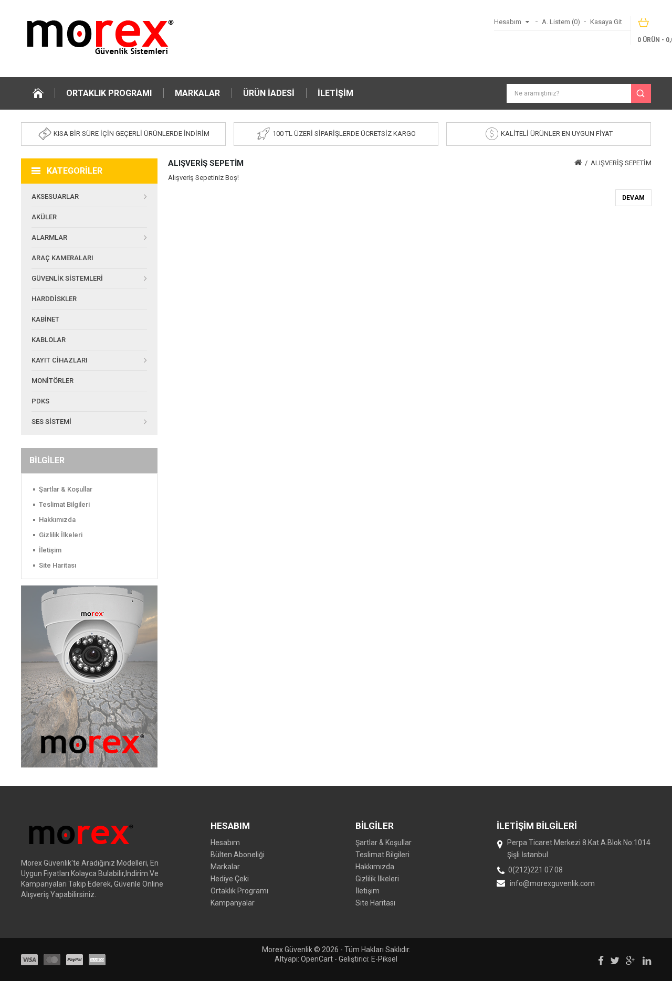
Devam (633, 197)
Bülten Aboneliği (238, 854)
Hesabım (225, 842)
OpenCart (317, 959)
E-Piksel (384, 959)
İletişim (335, 93)
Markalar (197, 93)
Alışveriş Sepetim (621, 163)
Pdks (40, 401)
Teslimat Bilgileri (64, 504)
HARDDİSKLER (54, 299)
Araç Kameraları (62, 258)
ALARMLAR (49, 237)
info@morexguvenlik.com (552, 883)
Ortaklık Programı (109, 93)
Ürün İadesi (269, 93)
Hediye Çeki (230, 879)
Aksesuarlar (55, 196)
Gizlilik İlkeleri (60, 535)
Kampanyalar (233, 903)
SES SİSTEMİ (51, 421)
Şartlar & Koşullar (65, 489)
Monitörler (53, 381)
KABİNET (45, 319)
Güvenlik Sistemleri (67, 278)
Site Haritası (57, 565)
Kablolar (49, 340)
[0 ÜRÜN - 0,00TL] (644, 25)
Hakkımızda (57, 520)
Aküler (44, 217)
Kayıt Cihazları (60, 360)
